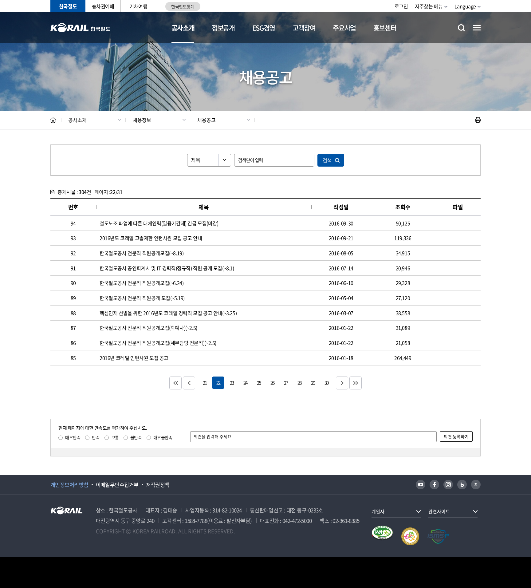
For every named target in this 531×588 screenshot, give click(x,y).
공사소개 (183, 27)
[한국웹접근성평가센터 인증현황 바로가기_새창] (382, 536)
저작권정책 (158, 484)
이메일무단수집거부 (117, 484)
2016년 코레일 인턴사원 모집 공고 (134, 357)
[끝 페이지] (355, 383)
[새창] (420, 484)
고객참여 (304, 27)
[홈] (53, 120)
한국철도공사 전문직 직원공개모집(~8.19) (141, 253)
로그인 (401, 6)
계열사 (378, 511)
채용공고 (206, 120)
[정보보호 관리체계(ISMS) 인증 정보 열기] (438, 536)
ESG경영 (263, 27)
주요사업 (344, 27)
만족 (96, 437)
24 (245, 382)
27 (286, 382)
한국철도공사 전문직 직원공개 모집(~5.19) (142, 298)
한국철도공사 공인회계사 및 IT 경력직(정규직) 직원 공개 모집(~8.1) (167, 268)
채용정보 (142, 120)
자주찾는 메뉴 (429, 6)
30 (326, 382)
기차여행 (138, 6)
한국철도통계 (182, 6)
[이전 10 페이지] (189, 383)
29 (313, 382)
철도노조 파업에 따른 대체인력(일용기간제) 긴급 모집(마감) (159, 223)
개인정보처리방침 (69, 484)
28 (299, 382)
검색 (327, 160)
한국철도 (68, 6)
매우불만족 (163, 437)
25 (259, 382)
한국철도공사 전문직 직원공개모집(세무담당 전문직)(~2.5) (158, 342)
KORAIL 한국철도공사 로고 (80, 27)
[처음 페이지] (175, 383)
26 (272, 382)
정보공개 (223, 27)
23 (232, 382)
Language (465, 6)
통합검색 (461, 27)
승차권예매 (103, 6)
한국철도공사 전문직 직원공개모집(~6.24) (141, 282)
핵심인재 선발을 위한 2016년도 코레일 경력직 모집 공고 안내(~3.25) (168, 313)
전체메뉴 (477, 27)
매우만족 (73, 437)
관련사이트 (439, 511)
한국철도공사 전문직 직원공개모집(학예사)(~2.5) (148, 327)
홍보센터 (384, 27)
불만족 (136, 437)
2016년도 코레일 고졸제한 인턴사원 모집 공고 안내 (151, 238)
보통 (115, 437)
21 (204, 382)
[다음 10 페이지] (342, 383)
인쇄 (478, 120)
